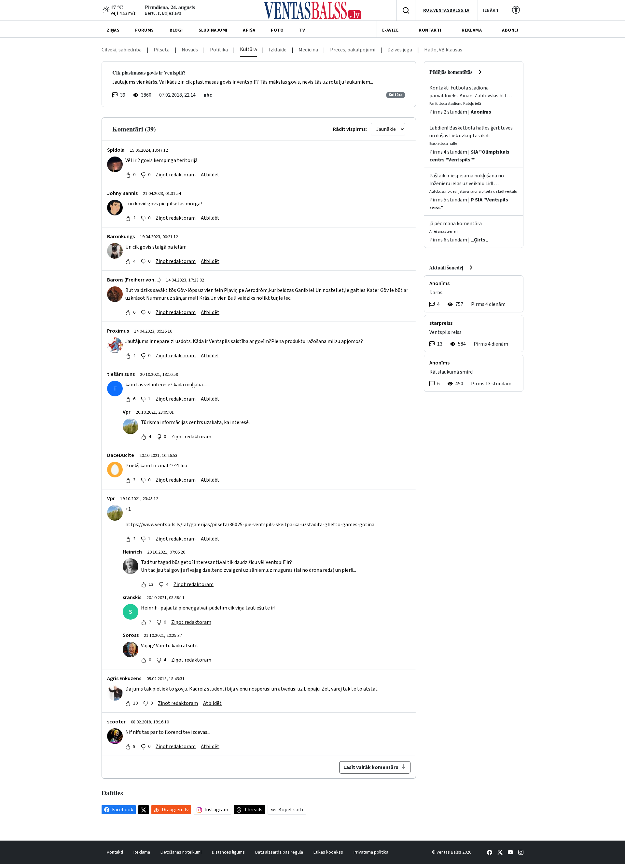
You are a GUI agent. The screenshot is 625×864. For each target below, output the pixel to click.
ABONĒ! (510, 30)
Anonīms (481, 112)
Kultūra (248, 49)
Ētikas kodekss (328, 852)
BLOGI (176, 30)
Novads (190, 49)
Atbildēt (210, 174)
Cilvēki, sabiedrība (122, 49)
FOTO (277, 30)
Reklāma (141, 852)
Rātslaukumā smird (451, 372)
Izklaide (277, 49)
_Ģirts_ (480, 239)
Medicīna (308, 49)
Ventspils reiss (445, 332)
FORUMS (144, 30)
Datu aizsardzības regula (279, 852)
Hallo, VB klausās (443, 49)
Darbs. (436, 292)
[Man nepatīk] (143, 175)
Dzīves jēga (399, 49)
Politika (219, 49)
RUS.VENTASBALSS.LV (446, 10)
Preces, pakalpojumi (352, 49)
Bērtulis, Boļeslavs (163, 13)
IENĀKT (491, 10)
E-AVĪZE (390, 30)
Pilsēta (162, 49)
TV (302, 30)
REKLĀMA (472, 30)
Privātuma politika (371, 852)
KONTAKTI (430, 30)
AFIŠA (249, 30)
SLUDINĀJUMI (213, 30)
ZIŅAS (113, 30)
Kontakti (115, 852)
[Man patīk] (128, 175)
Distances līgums (228, 852)
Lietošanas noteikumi (180, 852)
